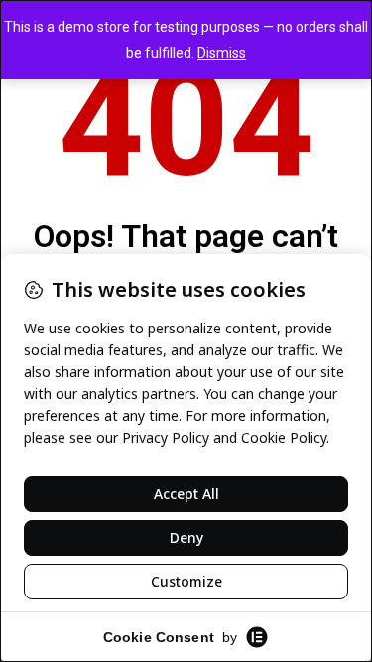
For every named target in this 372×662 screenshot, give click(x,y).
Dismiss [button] (221, 53)
